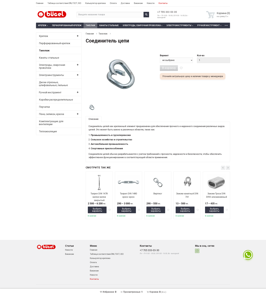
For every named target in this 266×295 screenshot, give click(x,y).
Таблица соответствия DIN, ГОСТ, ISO (64, 3)
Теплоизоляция (48, 131)
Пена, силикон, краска (51, 114)
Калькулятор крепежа (95, 3)
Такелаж (90, 25)
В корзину (169, 68)
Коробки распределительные (56, 99)
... (226, 25)
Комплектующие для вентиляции (51, 123)
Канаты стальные (109, 25)
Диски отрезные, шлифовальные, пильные (53, 84)
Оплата (113, 3)
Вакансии (138, 3)
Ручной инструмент (208, 25)
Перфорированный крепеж (66, 25)
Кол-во (200, 55)
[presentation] (223, 168)
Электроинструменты (179, 25)
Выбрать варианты (97, 209)
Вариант (164, 55)
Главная (39, 3)
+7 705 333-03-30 (167, 12)
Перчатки (44, 106)
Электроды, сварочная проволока (142, 25)
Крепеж (42, 25)
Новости (150, 3)
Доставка (125, 3)
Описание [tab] (94, 119)
